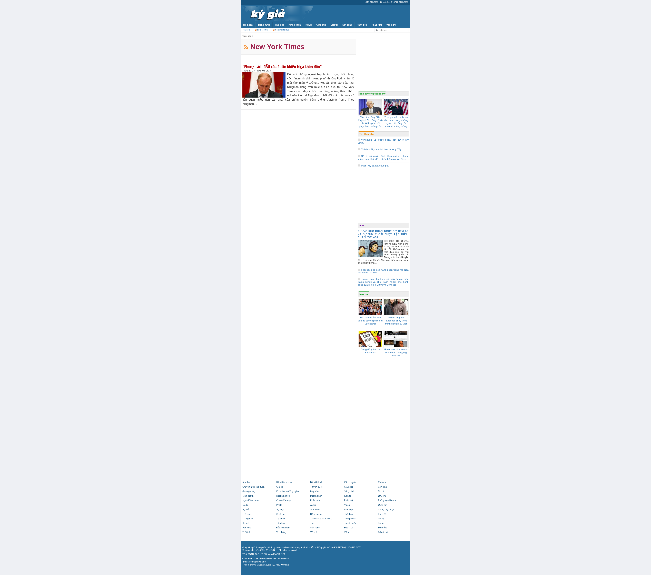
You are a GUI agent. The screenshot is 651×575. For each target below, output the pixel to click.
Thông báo (247, 518)
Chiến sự (280, 514)
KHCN (308, 25)
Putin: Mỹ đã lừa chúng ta (375, 165)
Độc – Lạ (348, 528)
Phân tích (362, 25)
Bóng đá (382, 514)
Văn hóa (246, 528)
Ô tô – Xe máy (283, 500)
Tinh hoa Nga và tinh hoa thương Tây (381, 149)
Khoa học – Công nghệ (287, 491)
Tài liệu (246, 30)
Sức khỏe (315, 509)
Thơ (312, 523)
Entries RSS (262, 30)
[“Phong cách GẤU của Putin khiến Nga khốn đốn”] (264, 85)
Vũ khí (313, 532)
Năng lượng (316, 514)
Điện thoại (383, 532)
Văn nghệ (391, 25)
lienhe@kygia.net (257, 562)
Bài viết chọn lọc (284, 482)
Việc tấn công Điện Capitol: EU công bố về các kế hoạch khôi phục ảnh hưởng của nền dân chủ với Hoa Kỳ (370, 125)
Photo (279, 505)
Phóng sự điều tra (387, 500)
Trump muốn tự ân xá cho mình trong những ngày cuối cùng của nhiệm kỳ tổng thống (396, 122)
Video (347, 505)
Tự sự (381, 523)
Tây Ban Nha (366, 134)
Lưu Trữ (382, 496)
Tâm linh (280, 523)
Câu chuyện (350, 482)
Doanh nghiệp (283, 496)
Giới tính (382, 487)
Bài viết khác (316, 482)
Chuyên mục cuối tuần (253, 487)
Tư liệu (381, 518)
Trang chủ (246, 36)
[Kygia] (267, 13)
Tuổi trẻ (246, 532)
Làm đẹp (348, 509)
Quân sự (382, 505)
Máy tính (364, 294)
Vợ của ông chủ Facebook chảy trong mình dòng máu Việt (396, 320)
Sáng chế (348, 491)
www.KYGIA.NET (276, 554)
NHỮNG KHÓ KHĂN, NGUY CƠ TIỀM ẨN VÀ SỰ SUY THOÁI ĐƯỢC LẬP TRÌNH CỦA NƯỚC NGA (383, 234)
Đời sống (347, 25)
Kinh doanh (295, 25)
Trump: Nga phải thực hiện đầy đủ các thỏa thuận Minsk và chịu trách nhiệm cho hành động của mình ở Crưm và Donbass (383, 282)
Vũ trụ (347, 532)
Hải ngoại (248, 25)
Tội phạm (280, 518)
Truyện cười (316, 487)
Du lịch (245, 523)
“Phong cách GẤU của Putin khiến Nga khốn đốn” (282, 66)
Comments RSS (282, 30)
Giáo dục (321, 25)
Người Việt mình (250, 500)
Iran (361, 225)
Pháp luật (377, 25)
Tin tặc (381, 491)
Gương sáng (248, 491)
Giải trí (334, 25)
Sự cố (245, 509)
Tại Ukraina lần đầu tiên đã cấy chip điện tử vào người (370, 320)
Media (245, 505)
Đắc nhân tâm (283, 528)
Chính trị (382, 482)
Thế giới (279, 25)
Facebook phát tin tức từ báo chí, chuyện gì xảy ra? (396, 352)
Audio (313, 505)
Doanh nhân (316, 496)
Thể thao (348, 514)
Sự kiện (280, 509)
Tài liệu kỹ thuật (386, 509)
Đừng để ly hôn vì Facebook (370, 351)
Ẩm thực (246, 482)
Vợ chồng (281, 532)
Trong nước (264, 25)
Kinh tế (347, 496)
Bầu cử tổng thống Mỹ (372, 93)
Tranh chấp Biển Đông (321, 518)
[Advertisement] (383, 66)
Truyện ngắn (350, 523)
